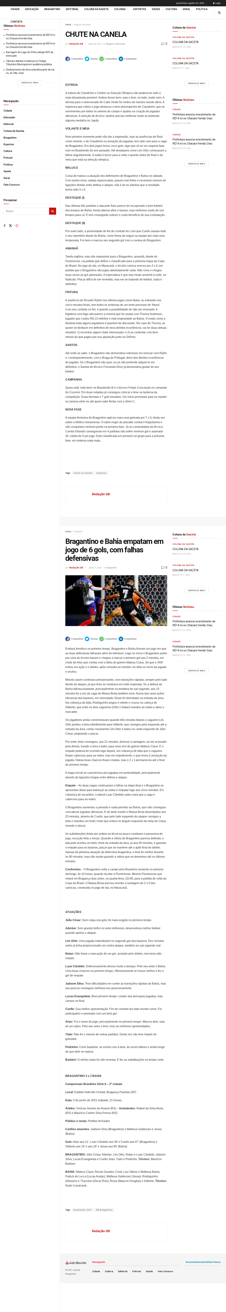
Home (68, 531)
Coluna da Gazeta (14, 131)
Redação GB (76, 43)
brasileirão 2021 (82, 1210)
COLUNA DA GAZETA (185, 42)
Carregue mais (30, 83)
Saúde (7, 171)
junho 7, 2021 (95, 567)
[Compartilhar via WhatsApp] (108, 59)
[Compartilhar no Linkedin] (128, 59)
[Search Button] (52, 211)
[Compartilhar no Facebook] (74, 59)
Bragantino (10, 137)
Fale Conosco (12, 184)
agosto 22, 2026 (182, 47)
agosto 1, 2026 (181, 68)
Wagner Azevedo (115, 43)
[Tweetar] (91, 59)
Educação (9, 117)
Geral (7, 178)
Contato (16, 21)
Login (218, 3)
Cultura (8, 151)
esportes (101, 473)
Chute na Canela (82, 473)
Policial (8, 157)
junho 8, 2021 (95, 43)
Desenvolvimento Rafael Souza (203, 1262)
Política (8, 164)
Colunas (120, 9)
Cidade (8, 110)
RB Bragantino (104, 1210)
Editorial (9, 124)
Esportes (9, 144)
